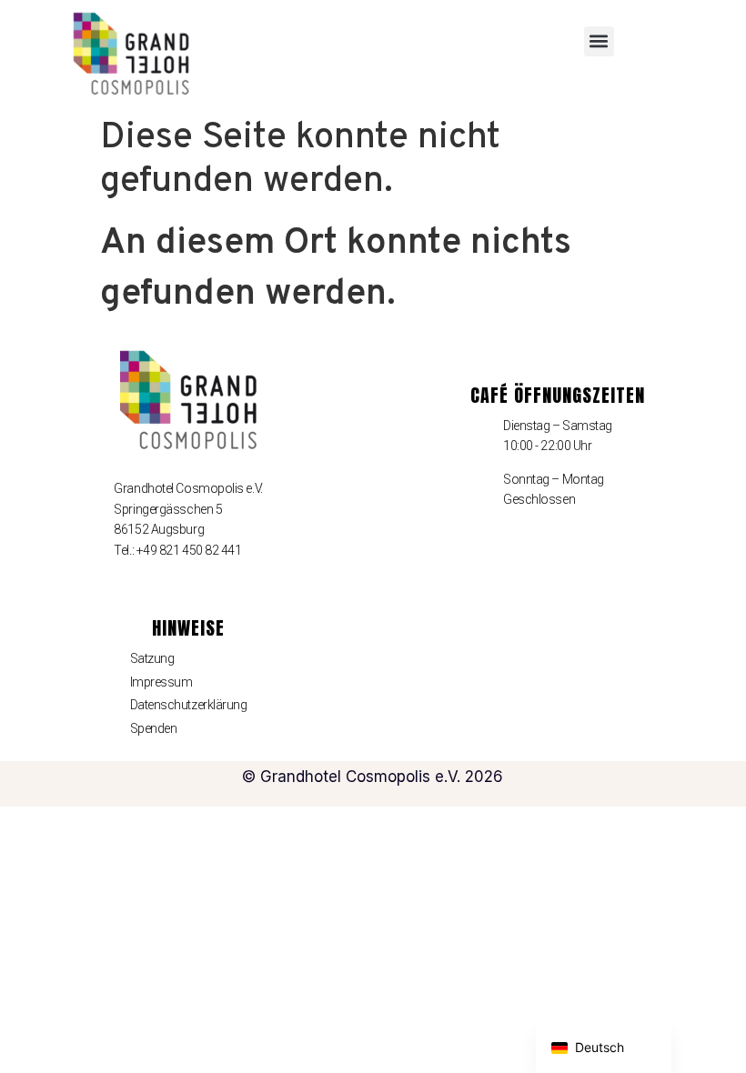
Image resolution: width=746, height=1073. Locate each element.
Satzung (152, 658)
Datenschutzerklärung (188, 704)
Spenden (153, 728)
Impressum (161, 682)
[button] (599, 41)
